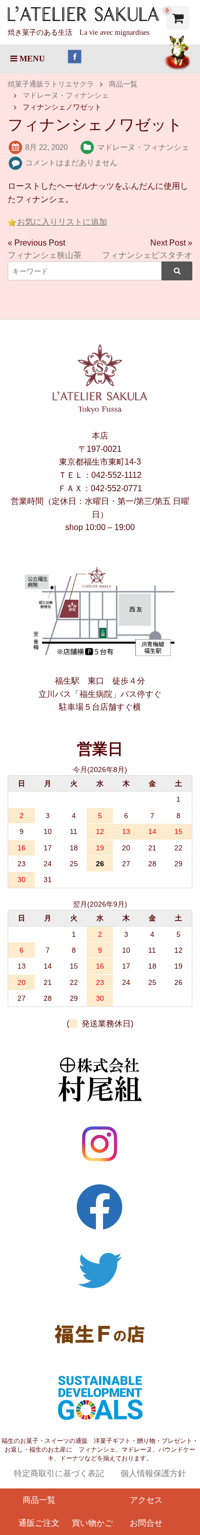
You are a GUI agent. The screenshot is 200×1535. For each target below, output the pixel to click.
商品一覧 (39, 1500)
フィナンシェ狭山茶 (45, 255)
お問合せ (146, 1523)
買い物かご (92, 1523)
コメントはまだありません (71, 162)
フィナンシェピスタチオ (147, 255)
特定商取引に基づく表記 (59, 1473)
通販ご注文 (38, 1523)
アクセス (146, 1500)
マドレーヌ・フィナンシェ (143, 147)
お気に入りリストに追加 (62, 221)
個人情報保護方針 (153, 1473)
